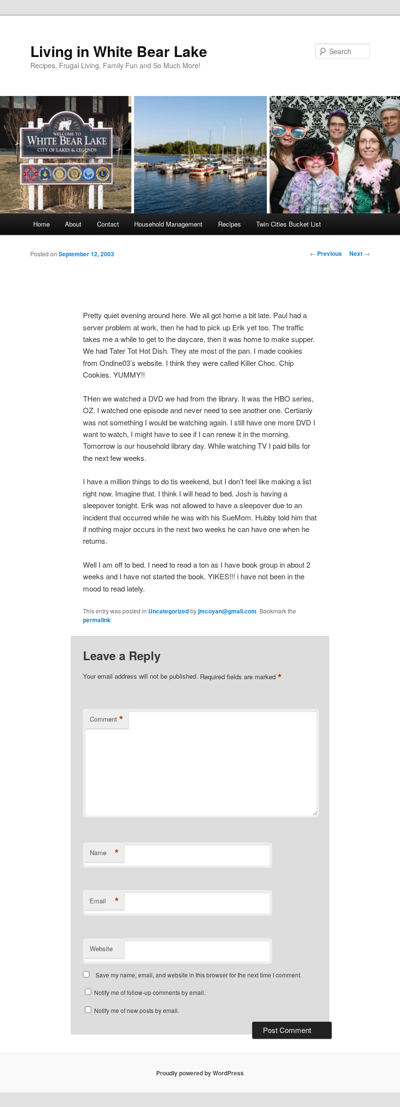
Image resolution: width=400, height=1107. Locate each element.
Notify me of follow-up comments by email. (149, 992)
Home (41, 224)
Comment (106, 719)
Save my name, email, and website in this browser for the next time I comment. (198, 975)
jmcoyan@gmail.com (227, 611)
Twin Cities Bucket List (288, 224)
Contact (108, 224)
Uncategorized (168, 611)
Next (359, 253)
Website (101, 948)
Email (104, 901)
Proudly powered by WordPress (200, 1073)
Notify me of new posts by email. (136, 1010)
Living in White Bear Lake (118, 50)
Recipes (229, 224)
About (73, 224)
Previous (326, 253)
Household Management (168, 224)
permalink (97, 619)
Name (104, 852)
